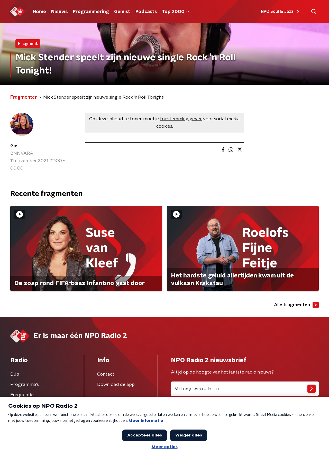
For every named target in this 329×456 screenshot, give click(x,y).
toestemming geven (181, 119)
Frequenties (22, 395)
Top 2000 (173, 12)
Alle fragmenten (292, 305)
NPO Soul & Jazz (277, 12)
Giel (14, 146)
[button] (314, 11)
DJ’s (14, 374)
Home (39, 12)
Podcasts (146, 12)
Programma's (24, 384)
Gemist (122, 12)
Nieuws (59, 12)
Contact (105, 374)
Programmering (91, 12)
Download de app (116, 384)
